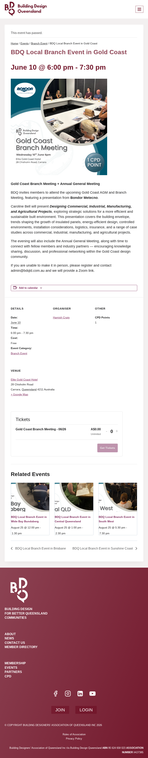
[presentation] (30, 497)
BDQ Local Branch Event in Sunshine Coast (103, 548)
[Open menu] (139, 9)
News (9, 638)
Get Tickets (107, 447)
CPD (8, 676)
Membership (15, 663)
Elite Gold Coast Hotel (24, 379)
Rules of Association (74, 734)
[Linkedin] (80, 693)
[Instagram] (68, 693)
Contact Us (15, 642)
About (10, 634)
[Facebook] (55, 693)
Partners (13, 672)
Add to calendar (28, 288)
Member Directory (21, 647)
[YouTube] (92, 693)
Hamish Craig (61, 317)
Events (11, 667)
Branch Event (19, 353)
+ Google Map (19, 394)
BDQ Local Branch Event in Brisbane (40, 548)
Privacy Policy (74, 738)
